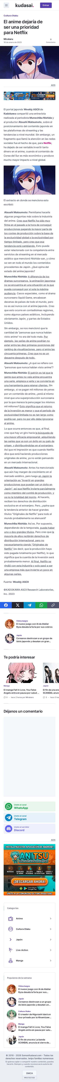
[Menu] (6, 5)
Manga (7, 686)
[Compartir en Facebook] (6, 605)
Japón (45, 686)
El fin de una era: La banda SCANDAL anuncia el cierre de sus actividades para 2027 (33, 1042)
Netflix (47, 143)
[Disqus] (29, 756)
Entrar (46, 5)
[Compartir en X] (18, 605)
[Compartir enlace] (53, 605)
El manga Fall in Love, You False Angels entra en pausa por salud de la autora (22, 693)
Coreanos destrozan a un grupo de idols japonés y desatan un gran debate (34, 641)
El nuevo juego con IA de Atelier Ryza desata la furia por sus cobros (34, 625)
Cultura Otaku (11, 15)
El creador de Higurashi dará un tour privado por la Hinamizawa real (34, 1017)
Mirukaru (8, 39)
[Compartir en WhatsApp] (41, 605)
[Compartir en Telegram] (29, 605)
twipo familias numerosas (41, 1058)
